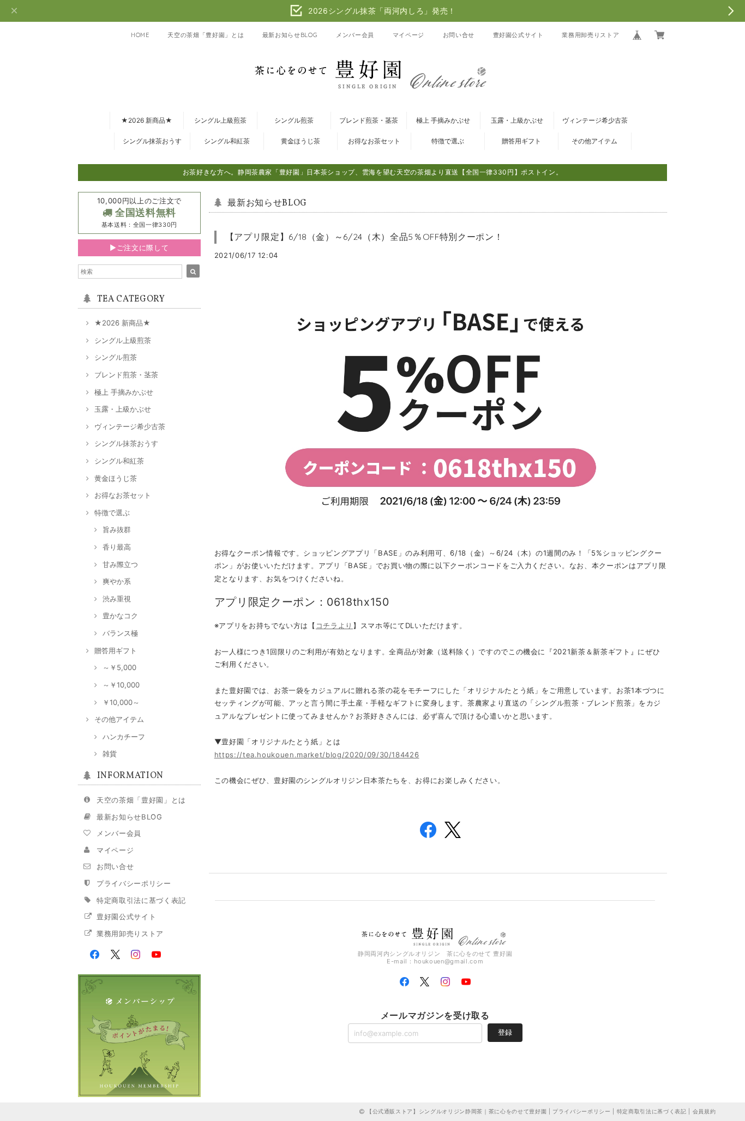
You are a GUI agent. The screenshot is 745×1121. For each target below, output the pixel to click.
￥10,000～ (121, 702)
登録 (505, 1032)
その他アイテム (594, 141)
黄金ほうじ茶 (300, 141)
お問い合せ (458, 35)
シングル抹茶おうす (152, 141)
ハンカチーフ (124, 736)
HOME (140, 35)
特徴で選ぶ (447, 141)
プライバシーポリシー (134, 883)
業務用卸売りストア (590, 35)
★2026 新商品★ (146, 120)
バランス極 (120, 633)
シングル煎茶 (294, 120)
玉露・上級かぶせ (517, 120)
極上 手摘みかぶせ (443, 120)
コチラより (334, 625)
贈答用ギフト (521, 141)
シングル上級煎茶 (220, 120)
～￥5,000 (119, 667)
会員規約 (704, 1111)
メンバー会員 (355, 35)
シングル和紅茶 (227, 141)
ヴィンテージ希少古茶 (595, 120)
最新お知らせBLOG (290, 35)
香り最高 (117, 547)
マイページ (408, 35)
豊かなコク (120, 615)
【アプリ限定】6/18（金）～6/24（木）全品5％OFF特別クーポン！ (364, 236)
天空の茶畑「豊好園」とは (205, 35)
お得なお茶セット (374, 141)
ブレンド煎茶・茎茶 (368, 120)
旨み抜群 (117, 529)
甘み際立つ (120, 564)
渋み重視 (117, 598)
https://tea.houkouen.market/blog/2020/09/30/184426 (316, 754)
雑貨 (110, 753)
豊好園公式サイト (518, 35)
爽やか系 (117, 581)
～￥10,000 (121, 684)
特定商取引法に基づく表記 (141, 900)
